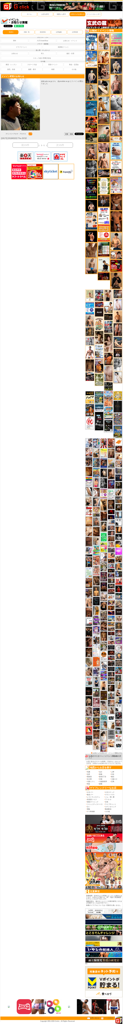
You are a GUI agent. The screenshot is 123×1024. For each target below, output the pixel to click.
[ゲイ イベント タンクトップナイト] (96, 472)
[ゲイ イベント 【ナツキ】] (104, 72)
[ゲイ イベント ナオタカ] (118, 492)
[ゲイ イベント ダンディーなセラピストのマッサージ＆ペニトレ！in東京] (118, 515)
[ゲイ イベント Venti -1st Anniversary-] (103, 716)
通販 (88, 809)
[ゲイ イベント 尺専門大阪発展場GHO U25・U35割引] (118, 670)
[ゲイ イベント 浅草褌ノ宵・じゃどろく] (96, 443)
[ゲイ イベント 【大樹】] (88, 593)
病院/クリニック (92, 802)
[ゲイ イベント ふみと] (96, 531)
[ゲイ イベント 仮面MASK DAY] (118, 537)
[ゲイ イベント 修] (104, 201)
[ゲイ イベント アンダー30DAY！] (88, 521)
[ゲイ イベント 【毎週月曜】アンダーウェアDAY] (111, 613)
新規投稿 (43, 32)
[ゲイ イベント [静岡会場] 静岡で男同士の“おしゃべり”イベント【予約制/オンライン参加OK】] (103, 537)
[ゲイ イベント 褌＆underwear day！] (116, 168)
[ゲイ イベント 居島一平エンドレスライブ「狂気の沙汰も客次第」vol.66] (103, 443)
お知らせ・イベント (70, 41)
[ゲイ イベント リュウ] (96, 591)
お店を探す (45, 14)
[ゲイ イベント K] (104, 104)
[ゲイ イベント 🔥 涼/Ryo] (111, 608)
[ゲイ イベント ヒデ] (103, 606)
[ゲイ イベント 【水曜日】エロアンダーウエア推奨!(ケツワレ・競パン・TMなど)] (117, 294)
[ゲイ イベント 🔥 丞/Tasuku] (111, 629)
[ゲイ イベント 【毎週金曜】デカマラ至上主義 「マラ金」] (111, 602)
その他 (74, 69)
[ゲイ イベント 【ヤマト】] (118, 566)
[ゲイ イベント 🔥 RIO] (96, 692)
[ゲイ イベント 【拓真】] (104, 160)
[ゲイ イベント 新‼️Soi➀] (88, 721)
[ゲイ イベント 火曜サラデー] (88, 691)
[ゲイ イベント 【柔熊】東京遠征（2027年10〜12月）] (118, 708)
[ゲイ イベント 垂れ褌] (99, 379)
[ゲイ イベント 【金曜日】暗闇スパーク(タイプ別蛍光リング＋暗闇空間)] (111, 680)
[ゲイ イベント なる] (118, 604)
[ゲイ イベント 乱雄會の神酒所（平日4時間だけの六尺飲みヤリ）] (96, 672)
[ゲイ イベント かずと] (103, 666)
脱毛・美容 (11, 69)
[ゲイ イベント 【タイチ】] (91, 250)
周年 (14, 41)
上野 (112, 772)
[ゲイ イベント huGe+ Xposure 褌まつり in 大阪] (96, 512)
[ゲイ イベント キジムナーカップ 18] (99, 397)
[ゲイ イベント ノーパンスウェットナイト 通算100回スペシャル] (111, 734)
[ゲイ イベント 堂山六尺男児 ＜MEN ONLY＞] (96, 570)
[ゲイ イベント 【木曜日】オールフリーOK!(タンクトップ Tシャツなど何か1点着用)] (118, 500)
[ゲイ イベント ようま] (91, 151)
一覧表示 (10, 32)
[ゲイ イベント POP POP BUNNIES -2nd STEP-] (118, 640)
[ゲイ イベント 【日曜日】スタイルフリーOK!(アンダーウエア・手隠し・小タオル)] (118, 723)
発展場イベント (63, 47)
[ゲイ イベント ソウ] (118, 678)
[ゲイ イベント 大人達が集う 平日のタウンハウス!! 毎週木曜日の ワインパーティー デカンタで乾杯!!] (103, 493)
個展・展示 (32, 69)
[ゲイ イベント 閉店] (117, 406)
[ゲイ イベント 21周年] (89, 410)
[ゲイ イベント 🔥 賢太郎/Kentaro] (111, 652)
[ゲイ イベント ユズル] (88, 442)
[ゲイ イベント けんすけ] (116, 202)
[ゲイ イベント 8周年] (89, 423)
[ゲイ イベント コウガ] (104, 133)
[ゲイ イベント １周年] (108, 426)
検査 (53, 69)
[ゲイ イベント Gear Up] (88, 740)
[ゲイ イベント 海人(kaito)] (108, 374)
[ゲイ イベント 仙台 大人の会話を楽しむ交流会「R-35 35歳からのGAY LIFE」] (103, 656)
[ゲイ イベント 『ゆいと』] (116, 66)
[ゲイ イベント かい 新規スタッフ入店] (116, 221)
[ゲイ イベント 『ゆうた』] (108, 307)
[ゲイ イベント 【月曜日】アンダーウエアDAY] (111, 703)
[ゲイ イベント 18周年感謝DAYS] (99, 408)
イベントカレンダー (94, 14)
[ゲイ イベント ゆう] (88, 452)
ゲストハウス (109, 795)
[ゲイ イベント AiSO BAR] (111, 718)
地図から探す (61, 14)
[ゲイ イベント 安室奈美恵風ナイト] (96, 640)
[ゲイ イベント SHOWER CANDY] (118, 551)
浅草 (88, 774)
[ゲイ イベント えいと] (111, 544)
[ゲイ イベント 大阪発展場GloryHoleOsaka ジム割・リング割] (108, 386)
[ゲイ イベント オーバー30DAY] (99, 324)
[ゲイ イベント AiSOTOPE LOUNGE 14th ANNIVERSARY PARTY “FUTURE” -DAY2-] (96, 463)
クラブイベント (21, 47)
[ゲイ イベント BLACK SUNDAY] (103, 483)
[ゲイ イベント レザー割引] (118, 715)
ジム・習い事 (109, 797)
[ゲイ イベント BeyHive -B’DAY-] (103, 725)
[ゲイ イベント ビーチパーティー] (117, 431)
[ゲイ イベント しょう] (96, 492)
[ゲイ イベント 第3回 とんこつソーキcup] (108, 413)
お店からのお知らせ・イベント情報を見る (107, 753)
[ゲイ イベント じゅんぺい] (89, 365)
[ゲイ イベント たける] (88, 471)
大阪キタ (114, 779)
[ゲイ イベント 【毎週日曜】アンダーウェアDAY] (111, 575)
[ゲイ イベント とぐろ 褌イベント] (96, 620)
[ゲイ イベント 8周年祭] (117, 395)
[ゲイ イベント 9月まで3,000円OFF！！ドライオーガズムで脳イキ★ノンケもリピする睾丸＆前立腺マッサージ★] (104, 173)
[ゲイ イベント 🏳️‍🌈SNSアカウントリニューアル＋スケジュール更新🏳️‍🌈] (111, 725)
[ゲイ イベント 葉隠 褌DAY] (118, 738)
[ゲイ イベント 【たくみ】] (88, 671)
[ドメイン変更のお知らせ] (20, 79)
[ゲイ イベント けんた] (117, 329)
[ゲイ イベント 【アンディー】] (111, 556)
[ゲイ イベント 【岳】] (89, 321)
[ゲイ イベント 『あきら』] (103, 473)
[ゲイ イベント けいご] (117, 304)
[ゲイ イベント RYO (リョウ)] (91, 236)
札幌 (88, 772)
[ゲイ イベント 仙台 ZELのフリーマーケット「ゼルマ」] (111, 494)
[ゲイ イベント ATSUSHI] (91, 138)
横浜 (112, 777)
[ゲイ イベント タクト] (116, 84)
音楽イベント (53, 64)
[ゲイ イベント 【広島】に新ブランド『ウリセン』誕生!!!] (104, 186)
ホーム (29, 14)
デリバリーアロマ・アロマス (16, 134)
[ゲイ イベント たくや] (117, 317)
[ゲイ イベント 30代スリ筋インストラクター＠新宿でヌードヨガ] (116, 52)
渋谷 (112, 774)
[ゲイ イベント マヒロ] (118, 655)
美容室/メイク (92, 799)
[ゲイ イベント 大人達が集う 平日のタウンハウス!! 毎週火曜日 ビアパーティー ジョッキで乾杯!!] (104, 233)
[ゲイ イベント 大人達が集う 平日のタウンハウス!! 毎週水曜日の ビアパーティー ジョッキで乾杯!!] (89, 308)
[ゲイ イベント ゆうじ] (111, 453)
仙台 (100, 772)
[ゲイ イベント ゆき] (88, 491)
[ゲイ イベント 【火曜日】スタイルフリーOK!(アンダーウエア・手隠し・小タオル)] (104, 118)
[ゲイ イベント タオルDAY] (91, 169)
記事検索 (75, 32)
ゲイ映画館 (91, 811)
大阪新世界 (103, 781)
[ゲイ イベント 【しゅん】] (108, 342)
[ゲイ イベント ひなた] (103, 597)
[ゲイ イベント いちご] (88, 711)
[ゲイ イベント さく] (96, 734)
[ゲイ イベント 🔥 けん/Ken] (111, 674)
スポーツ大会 (32, 64)
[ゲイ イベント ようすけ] (103, 636)
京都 (100, 779)
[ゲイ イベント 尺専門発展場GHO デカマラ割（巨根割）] (118, 581)
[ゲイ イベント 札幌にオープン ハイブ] (89, 397)
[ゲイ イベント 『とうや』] (91, 76)
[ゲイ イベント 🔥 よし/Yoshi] (111, 580)
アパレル (108, 799)
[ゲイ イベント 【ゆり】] (103, 736)
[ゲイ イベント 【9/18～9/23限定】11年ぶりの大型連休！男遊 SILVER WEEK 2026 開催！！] (118, 478)
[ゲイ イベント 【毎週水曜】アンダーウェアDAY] (99, 304)
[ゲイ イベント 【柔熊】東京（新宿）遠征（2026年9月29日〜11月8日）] (118, 522)
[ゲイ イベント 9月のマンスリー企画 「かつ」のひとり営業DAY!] (99, 351)
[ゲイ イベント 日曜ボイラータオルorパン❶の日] (118, 559)
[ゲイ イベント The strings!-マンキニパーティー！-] (111, 597)
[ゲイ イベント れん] (116, 128)
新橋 (100, 774)
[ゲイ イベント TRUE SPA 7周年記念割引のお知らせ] (116, 151)
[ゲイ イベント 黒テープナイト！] (89, 376)
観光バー (90, 795)
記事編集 (59, 32)
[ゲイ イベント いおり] (117, 377)
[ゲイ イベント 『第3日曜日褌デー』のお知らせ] (96, 745)
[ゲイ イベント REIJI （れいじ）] (118, 589)
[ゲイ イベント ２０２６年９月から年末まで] (116, 139)
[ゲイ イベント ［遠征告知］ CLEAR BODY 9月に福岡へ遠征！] (111, 474)
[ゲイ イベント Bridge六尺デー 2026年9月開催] (88, 681)
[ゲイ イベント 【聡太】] (91, 92)
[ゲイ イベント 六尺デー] (89, 341)
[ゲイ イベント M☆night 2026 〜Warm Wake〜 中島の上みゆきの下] (88, 730)
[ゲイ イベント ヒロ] (118, 685)
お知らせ (15, 53)
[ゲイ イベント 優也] (118, 530)
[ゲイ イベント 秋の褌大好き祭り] (96, 661)
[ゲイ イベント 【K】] (88, 602)
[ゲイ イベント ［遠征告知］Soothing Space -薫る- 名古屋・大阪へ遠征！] (96, 682)
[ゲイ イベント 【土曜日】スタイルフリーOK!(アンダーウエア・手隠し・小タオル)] (118, 633)
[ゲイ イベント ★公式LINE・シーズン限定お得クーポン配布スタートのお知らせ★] (116, 39)
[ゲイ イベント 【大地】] (96, 712)
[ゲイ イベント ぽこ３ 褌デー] (88, 572)
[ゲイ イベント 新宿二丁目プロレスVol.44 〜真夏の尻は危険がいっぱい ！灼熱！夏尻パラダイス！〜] (116, 115)
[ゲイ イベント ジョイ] (118, 596)
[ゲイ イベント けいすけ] (96, 581)
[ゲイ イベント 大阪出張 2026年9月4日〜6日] (118, 449)
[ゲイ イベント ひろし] (88, 642)
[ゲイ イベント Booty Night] (88, 511)
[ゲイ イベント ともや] (104, 57)
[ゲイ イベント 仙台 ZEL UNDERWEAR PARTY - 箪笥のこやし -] (111, 463)
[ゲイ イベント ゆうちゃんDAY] (91, 41)
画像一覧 (27, 32)
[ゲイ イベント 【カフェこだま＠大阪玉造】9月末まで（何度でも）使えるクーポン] (91, 59)
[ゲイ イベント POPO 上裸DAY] (96, 550)
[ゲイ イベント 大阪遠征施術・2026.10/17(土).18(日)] (111, 743)
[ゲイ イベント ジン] (118, 464)
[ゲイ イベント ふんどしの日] (103, 695)
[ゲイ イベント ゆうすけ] (103, 685)
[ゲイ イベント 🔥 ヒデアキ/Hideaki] (88, 631)
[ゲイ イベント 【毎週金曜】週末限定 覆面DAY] (111, 517)
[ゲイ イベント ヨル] (104, 264)
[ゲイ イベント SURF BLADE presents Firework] (118, 442)
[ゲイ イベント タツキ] (111, 550)
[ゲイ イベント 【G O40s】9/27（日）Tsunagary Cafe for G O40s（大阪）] (111, 638)
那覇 (100, 784)
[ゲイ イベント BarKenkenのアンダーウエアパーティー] (111, 484)
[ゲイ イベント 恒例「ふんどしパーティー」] (88, 583)
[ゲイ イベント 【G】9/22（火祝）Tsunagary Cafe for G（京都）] (111, 566)
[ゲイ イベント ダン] (108, 359)
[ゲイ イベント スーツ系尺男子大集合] (108, 317)
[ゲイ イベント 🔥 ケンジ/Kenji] (88, 562)
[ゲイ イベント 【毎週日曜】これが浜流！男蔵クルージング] (111, 658)
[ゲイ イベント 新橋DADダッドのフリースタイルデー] (89, 331)
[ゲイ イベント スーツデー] (91, 108)
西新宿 (89, 777)
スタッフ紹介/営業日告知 (42, 58)
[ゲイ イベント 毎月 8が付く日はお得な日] (111, 663)
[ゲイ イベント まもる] (99, 337)
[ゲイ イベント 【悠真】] (96, 522)
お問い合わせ (94, 1018)
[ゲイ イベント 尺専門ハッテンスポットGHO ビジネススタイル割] (118, 574)
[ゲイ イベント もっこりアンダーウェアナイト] (103, 587)
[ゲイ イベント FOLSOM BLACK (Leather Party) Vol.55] (103, 463)
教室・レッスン (11, 64)
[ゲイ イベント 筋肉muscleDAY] (117, 364)
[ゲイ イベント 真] (111, 688)
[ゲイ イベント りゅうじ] (88, 652)
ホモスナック (109, 792)
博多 (88, 784)
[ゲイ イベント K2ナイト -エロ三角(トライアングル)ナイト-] (111, 633)
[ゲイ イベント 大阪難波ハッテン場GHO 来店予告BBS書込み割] (116, 266)
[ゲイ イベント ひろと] (108, 295)
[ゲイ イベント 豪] (118, 507)
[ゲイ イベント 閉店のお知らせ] (99, 421)
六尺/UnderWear (42, 41)
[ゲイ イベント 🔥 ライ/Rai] (111, 533)
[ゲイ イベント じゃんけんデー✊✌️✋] (103, 453)
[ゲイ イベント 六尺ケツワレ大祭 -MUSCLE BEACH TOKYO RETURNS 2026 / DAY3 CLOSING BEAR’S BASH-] (96, 560)
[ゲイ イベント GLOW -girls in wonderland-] (103, 616)
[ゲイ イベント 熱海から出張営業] (89, 295)
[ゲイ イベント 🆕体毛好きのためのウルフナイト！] (118, 663)
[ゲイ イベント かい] (88, 662)
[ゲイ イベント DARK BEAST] (91, 189)
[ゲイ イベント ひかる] (88, 501)
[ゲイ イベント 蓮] (118, 485)
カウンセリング (110, 807)
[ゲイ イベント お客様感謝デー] (103, 547)
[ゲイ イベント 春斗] (103, 516)
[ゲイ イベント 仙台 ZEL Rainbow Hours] (88, 482)
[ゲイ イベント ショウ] (118, 693)
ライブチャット (110, 804)
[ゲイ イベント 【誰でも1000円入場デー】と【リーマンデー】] (111, 624)
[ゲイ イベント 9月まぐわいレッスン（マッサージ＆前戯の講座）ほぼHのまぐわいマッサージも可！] (111, 539)
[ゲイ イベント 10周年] (117, 419)
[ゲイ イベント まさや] (96, 453)
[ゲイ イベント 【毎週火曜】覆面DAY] (104, 276)
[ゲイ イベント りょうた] (116, 280)
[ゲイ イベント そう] (103, 505)
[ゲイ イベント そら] (103, 626)
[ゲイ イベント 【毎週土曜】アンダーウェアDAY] (111, 561)
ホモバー (90, 792)
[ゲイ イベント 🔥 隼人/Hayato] (88, 701)
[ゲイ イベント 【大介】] (111, 586)
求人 (42, 53)
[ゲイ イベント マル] (91, 266)
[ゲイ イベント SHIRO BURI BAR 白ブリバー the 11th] (88, 622)
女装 (106, 802)
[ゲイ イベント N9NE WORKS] (99, 295)
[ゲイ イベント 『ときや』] (117, 342)
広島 (112, 781)
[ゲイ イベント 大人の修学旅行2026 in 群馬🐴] (108, 399)
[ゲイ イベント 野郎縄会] (111, 443)
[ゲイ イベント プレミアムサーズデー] (118, 648)
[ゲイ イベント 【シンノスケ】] (96, 610)
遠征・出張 (70, 53)
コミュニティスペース (95, 804)
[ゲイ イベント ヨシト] (118, 544)
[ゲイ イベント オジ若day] (104, 216)
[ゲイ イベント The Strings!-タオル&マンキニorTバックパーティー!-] (111, 522)
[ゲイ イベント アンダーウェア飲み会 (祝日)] (118, 471)
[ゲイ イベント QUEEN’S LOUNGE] (99, 312)
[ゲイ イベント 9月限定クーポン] (104, 249)
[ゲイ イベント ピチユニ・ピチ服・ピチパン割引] (108, 327)
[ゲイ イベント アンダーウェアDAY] (111, 647)
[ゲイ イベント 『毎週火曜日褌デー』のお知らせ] (104, 42)
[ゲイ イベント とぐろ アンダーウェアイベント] (103, 676)
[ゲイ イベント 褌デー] (96, 702)
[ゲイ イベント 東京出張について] (111, 618)
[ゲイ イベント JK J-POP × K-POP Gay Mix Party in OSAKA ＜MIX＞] (96, 630)
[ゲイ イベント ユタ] (111, 710)
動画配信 (108, 809)
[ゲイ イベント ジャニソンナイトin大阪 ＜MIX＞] (103, 576)
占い (88, 807)
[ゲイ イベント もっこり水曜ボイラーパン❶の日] (89, 352)
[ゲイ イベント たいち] (103, 557)
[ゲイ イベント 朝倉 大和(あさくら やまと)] (104, 147)
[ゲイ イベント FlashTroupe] (96, 601)
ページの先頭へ (108, 1018)
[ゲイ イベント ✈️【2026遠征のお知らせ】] (96, 651)
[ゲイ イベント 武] (117, 353)
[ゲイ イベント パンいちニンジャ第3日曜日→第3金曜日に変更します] (88, 552)
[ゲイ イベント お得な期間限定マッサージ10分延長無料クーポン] (116, 255)
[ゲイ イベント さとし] (88, 541)
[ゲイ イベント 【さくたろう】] (104, 88)
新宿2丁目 (102, 777)
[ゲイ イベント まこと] (96, 541)
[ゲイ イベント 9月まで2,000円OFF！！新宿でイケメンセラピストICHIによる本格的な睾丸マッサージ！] (116, 102)
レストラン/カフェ (93, 797)
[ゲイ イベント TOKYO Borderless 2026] (116, 185)
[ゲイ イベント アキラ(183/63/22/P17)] (111, 695)
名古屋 (89, 779)
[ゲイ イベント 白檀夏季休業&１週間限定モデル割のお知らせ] (91, 221)
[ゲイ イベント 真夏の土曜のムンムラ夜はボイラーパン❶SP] (96, 723)
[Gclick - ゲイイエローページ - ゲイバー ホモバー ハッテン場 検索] (16, 6)
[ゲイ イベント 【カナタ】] (88, 531)
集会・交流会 (74, 64)
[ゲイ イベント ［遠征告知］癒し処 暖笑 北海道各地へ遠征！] (116, 241)
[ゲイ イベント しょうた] (88, 612)
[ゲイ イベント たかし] (96, 502)
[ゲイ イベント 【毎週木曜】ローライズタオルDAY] (111, 512)
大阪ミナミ (91, 781)
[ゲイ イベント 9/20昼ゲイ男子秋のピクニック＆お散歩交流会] (103, 567)
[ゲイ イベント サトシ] (118, 730)
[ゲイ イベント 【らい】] (103, 705)
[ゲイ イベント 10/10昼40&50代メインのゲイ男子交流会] (103, 646)
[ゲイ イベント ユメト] (96, 482)
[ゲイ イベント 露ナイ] (111, 591)
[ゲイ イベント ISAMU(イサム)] (91, 205)
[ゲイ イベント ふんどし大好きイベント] (118, 626)
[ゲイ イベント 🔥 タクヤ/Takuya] (111, 528)
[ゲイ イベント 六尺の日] (111, 570)
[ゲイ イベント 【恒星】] (88, 461)
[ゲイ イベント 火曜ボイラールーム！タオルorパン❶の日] (91, 124)
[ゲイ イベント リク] (118, 619)
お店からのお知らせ (78, 14)
